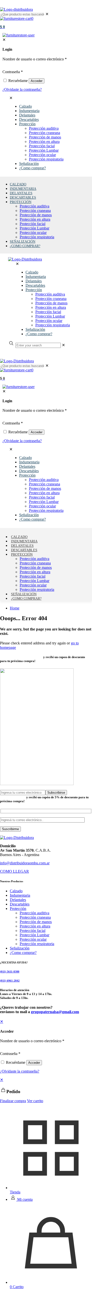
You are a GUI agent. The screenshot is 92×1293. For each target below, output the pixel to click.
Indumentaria (20, 895)
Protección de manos (36, 922)
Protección (18, 908)
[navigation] (46, 1090)
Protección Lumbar (34, 935)
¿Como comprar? (23, 952)
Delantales (18, 900)
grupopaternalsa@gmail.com (55, 1012)
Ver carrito (35, 1101)
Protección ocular (33, 939)
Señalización (19, 948)
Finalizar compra (13, 1101)
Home (14, 608)
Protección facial (32, 930)
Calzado (16, 891)
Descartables (19, 904)
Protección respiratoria (37, 944)
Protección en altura (35, 926)
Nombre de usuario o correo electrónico (32, 1041)
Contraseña (10, 1054)
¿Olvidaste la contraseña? (19, 1071)
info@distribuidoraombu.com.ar (25, 863)
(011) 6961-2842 (10, 980)
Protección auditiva (34, 913)
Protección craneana (35, 917)
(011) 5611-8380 (9, 971)
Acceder (34, 1062)
